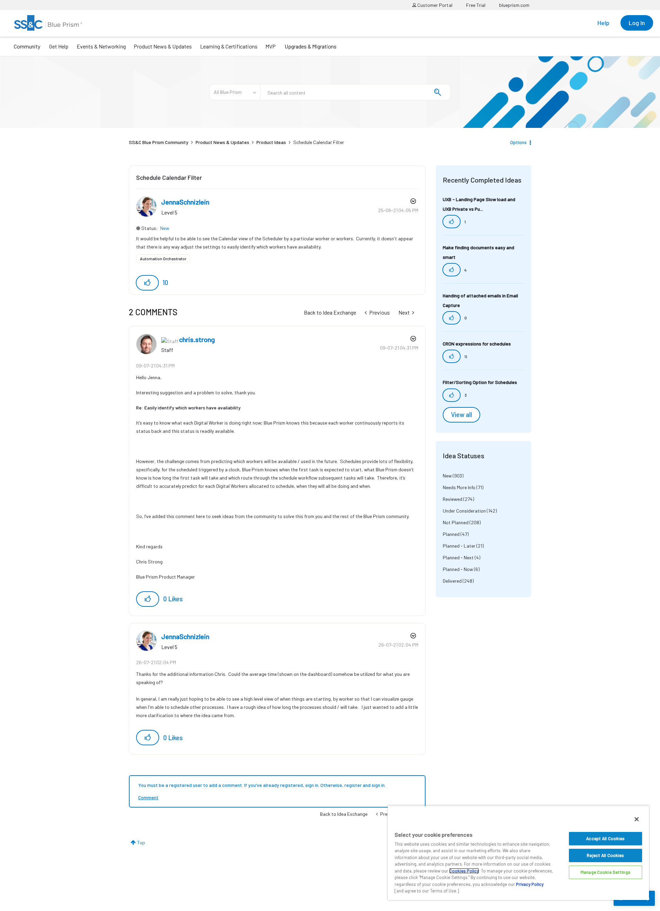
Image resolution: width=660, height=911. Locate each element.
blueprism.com (514, 5)
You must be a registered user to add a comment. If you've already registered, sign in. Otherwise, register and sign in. (262, 785)
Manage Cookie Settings (605, 872)
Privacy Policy (529, 884)
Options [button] (518, 142)
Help (603, 22)
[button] (147, 282)
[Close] (636, 819)
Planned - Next (458, 557)
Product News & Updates (163, 46)
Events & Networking (101, 46)
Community (27, 46)
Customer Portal (434, 5)
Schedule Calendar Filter (169, 177)
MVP (270, 46)
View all (461, 414)
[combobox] (355, 92)
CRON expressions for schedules (477, 344)
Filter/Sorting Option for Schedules (480, 382)
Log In (637, 22)
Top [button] (141, 842)
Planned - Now (458, 569)
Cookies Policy (464, 871)
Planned (451, 534)
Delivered (452, 581)
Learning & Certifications (228, 46)
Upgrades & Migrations (311, 46)
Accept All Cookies (605, 838)
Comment (148, 797)
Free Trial (475, 5)
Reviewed (452, 499)
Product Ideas (271, 142)
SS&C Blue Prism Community (158, 142)
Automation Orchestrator (163, 258)
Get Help (58, 46)
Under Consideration (464, 511)
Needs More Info (459, 487)
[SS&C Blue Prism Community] (48, 23)
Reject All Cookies (605, 855)
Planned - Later (459, 546)
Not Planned (456, 522)
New (164, 228)
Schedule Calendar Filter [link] (318, 142)
